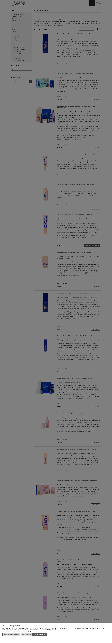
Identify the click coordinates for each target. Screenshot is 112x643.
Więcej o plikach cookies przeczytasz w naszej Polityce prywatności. (19, 631)
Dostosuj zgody (26, 634)
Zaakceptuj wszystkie (40, 634)
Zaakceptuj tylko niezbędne (11, 634)
